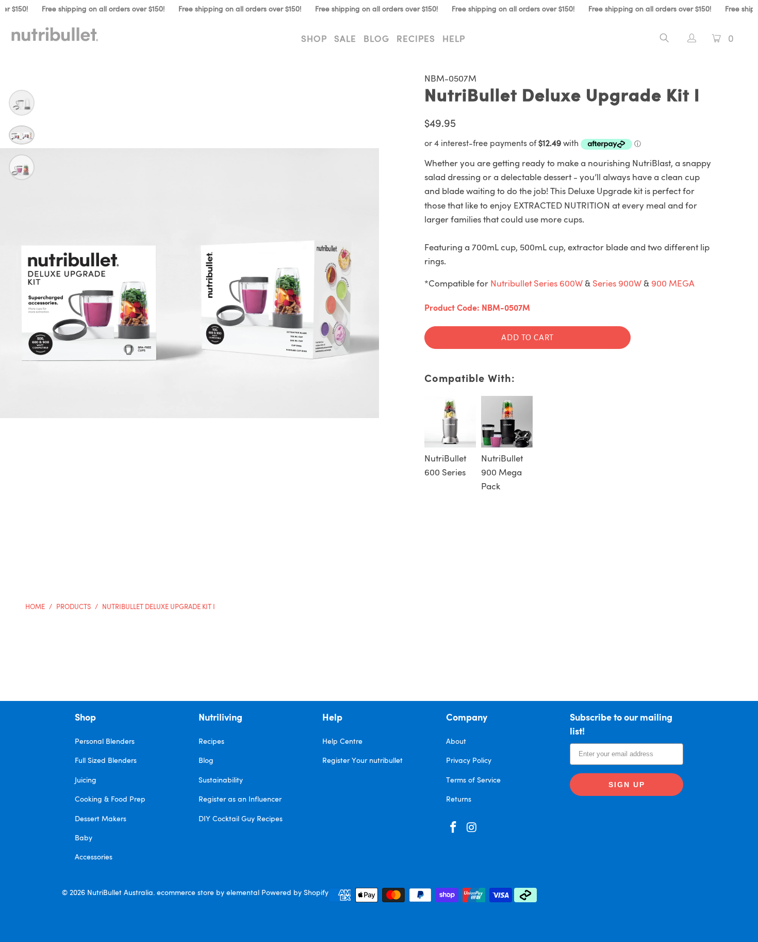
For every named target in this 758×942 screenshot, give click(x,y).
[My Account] (686, 39)
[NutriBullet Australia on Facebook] (454, 828)
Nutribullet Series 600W (536, 284)
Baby (83, 838)
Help (453, 39)
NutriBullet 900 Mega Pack (502, 473)
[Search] (664, 40)
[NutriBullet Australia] (65, 34)
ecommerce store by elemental (208, 893)
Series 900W (616, 284)
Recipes (416, 39)
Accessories (93, 857)
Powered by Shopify (294, 893)
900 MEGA (673, 284)
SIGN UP (626, 784)
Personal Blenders (105, 741)
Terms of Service (473, 780)
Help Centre (342, 741)
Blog (376, 39)
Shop (314, 39)
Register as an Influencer (240, 799)
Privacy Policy (468, 760)
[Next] (359, 283)
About (456, 741)
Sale (345, 39)
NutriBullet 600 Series (445, 466)
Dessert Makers (100, 819)
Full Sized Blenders (106, 760)
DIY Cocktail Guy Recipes (241, 819)
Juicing (85, 780)
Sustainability (221, 780)
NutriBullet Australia (120, 893)
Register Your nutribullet (362, 760)
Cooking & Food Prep (110, 799)
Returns (458, 799)
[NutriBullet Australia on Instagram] (472, 828)
